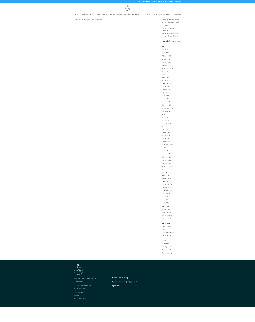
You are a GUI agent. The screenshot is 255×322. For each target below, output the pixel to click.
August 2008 (166, 194)
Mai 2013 (165, 93)
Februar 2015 (166, 56)
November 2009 (167, 160)
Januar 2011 (166, 136)
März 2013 (165, 99)
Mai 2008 (165, 200)
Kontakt (127, 14)
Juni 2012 (165, 117)
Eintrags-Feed (166, 247)
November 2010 (167, 139)
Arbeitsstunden (164, 14)
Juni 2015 (165, 50)
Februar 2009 (166, 178)
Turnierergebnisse (168, 232)
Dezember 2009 (167, 157)
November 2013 (167, 87)
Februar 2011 (166, 132)
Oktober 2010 (166, 142)
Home (76, 14)
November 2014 (167, 62)
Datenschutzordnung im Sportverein (162, 1)
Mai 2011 (165, 129)
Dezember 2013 (167, 83)
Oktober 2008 (166, 188)
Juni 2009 (165, 169)
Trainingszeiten (86, 14)
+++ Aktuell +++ (167, 25)
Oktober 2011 (166, 123)
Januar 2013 (166, 102)
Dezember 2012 (167, 105)
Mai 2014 (165, 74)
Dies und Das (166, 226)
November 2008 (167, 184)
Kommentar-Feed (167, 250)
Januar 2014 (166, 80)
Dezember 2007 (167, 212)
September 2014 (167, 68)
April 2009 (165, 175)
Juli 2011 (165, 126)
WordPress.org (167, 253)
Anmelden (165, 244)
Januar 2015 (166, 59)
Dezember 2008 (167, 181)
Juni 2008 (165, 197)
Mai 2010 (165, 151)
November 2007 (167, 215)
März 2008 (165, 206)
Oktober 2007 (166, 218)
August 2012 (166, 111)
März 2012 (165, 120)
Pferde (148, 14)
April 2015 (165, 53)
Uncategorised (167, 235)
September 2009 (167, 166)
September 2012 (167, 108)
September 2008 (167, 191)
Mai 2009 (165, 172)
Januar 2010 (166, 154)
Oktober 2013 (166, 90)
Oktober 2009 (166, 163)
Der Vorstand (136, 14)
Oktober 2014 (166, 65)
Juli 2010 (165, 148)
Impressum (178, 1)
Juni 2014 (165, 71)
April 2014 (165, 77)
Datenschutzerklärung (143, 1)
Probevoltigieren (101, 14)
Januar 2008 (166, 209)
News (155, 14)
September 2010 (167, 145)
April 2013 (165, 96)
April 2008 (165, 203)
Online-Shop (176, 14)
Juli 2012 (165, 114)
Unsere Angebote (116, 14)
